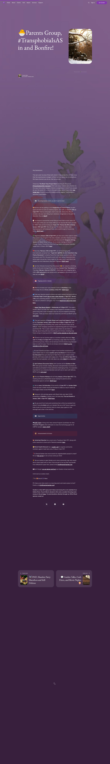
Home (8, 2)
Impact (28, 2)
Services (34, 2)
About (13, 2)
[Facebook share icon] (55, 504)
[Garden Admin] (19, 76)
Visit (23, 2)
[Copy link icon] (63, 504)
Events (19, 2)
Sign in (93, 2)
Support (40, 2)
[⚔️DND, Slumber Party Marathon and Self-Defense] (36, 578)
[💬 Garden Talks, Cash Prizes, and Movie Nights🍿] (74, 578)
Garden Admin (25, 75)
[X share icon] (46, 504)
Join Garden (102, 2)
